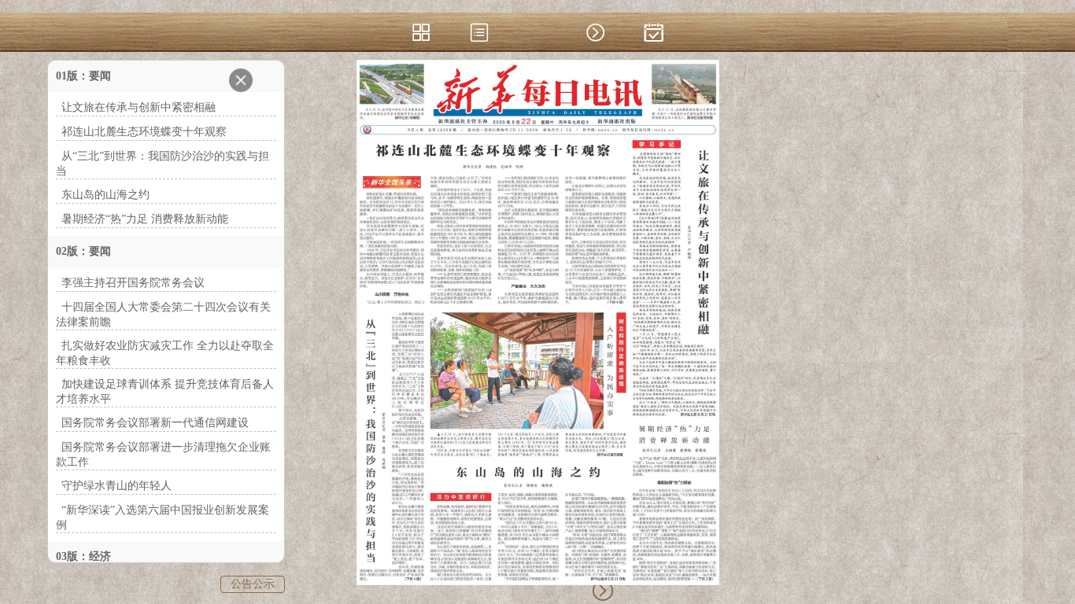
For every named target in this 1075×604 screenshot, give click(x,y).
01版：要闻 (83, 76)
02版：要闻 (83, 251)
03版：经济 (83, 556)
